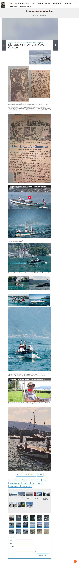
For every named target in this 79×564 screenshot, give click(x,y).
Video (26, 42)
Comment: (12, 546)
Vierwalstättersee (35, 42)
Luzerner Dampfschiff (11, 42)
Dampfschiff (30, 42)
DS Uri (15, 480)
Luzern (26, 483)
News (28, 42)
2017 (39, 483)
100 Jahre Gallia (15, 483)
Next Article (55, 45)
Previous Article (4, 45)
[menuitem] (10, 3)
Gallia (45, 480)
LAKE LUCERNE (14, 486)
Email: (11, 543)
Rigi (33, 483)
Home (34, 15)
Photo (42, 42)
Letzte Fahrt (39, 42)
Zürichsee (24, 480)
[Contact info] (75, 561)
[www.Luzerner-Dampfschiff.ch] (3, 5)
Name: (11, 540)
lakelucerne (26, 486)
